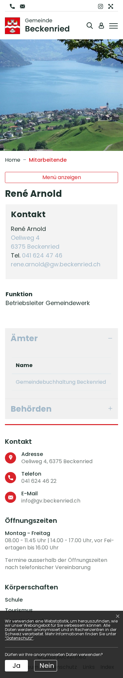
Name (24, 365)
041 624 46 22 (38, 481)
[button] (90, 25)
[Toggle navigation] (112, 25)
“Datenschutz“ (19, 638)
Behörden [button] (30, 409)
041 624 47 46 (42, 255)
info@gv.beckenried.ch (50, 500)
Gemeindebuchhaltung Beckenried (61, 382)
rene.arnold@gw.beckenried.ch (55, 264)
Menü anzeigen (61, 177)
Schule (14, 600)
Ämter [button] (24, 338)
